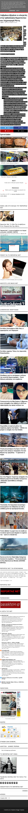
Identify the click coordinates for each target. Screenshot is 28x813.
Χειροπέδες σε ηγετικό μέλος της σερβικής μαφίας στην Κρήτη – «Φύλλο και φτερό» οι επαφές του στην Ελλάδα (13, 428)
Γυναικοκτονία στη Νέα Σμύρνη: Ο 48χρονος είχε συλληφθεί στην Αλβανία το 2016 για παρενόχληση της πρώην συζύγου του (14, 403)
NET (3, 22)
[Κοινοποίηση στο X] (3, 196)
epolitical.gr (4, 668)
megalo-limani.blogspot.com (8, 659)
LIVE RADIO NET (5, 650)
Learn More (12, 10)
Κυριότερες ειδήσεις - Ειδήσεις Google (11, 642)
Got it (17, 10)
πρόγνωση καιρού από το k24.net (10, 738)
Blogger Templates (20, 809)
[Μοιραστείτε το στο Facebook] (4, 196)
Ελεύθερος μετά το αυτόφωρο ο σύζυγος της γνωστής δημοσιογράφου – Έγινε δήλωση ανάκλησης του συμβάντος (13, 377)
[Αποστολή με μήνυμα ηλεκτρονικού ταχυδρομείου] (1, 196)
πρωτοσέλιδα (8, 718)
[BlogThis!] (2, 196)
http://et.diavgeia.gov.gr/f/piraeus (8, 750)
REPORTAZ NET (5, 615)
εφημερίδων (14, 718)
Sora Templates (12, 809)
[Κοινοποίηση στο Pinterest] (6, 196)
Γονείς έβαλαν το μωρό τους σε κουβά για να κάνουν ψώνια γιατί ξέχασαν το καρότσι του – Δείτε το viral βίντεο (13, 533)
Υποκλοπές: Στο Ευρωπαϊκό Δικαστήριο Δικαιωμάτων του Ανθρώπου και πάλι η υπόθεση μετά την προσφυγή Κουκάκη (12, 506)
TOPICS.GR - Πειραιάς (7, 633)
